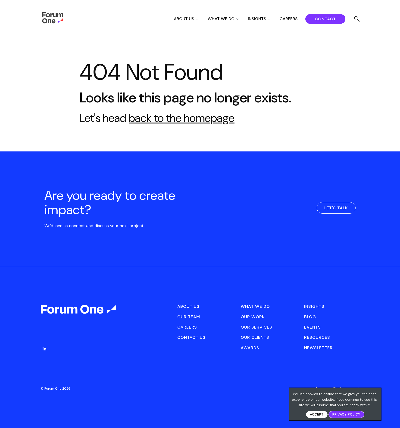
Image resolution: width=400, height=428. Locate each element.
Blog (310, 317)
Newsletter (318, 348)
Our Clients (255, 337)
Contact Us (191, 337)
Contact (325, 19)
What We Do (221, 19)
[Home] (53, 22)
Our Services (256, 327)
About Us (184, 19)
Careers (289, 19)
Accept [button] (317, 414)
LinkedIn (44, 349)
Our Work (253, 317)
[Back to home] (79, 313)
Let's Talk (336, 208)
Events (312, 327)
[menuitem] (190, 18)
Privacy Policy (346, 414)
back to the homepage (181, 118)
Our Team (188, 317)
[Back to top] (391, 417)
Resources (317, 337)
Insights (257, 19)
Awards (250, 348)
